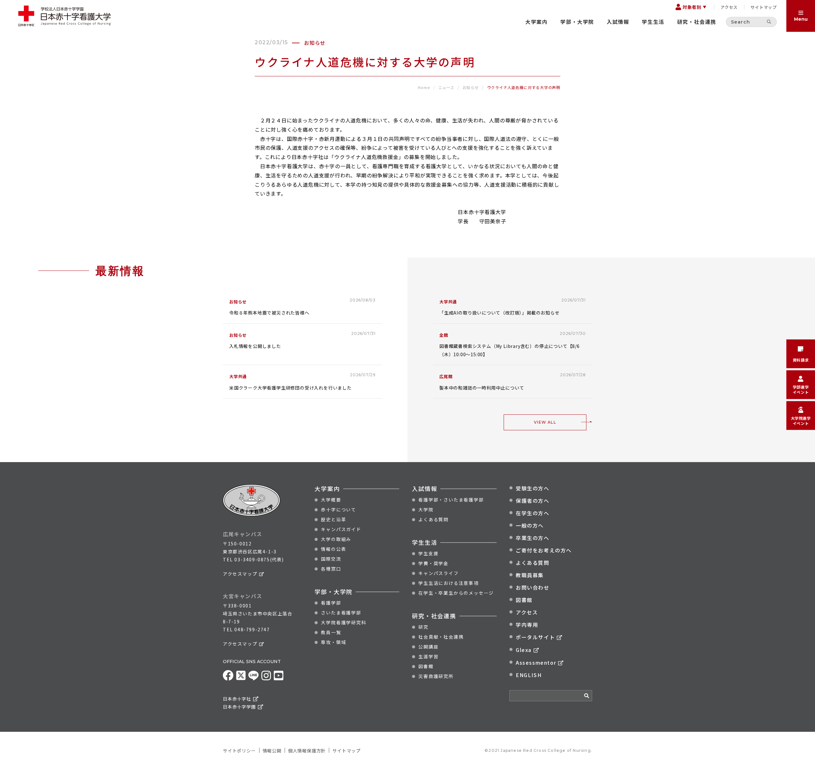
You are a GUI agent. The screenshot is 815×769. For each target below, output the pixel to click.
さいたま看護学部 (341, 612)
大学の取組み (336, 539)
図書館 (425, 666)
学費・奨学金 (433, 563)
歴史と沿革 (333, 519)
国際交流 (331, 559)
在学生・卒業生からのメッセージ (456, 593)
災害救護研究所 (436, 676)
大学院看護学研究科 (343, 622)
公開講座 (428, 646)
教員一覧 (331, 632)
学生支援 (428, 553)
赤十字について (338, 509)
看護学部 (331, 602)
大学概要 (331, 499)
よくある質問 (433, 519)
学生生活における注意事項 (448, 583)
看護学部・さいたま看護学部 (451, 499)
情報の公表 (333, 549)
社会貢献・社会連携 (441, 637)
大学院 (425, 509)
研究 (423, 627)
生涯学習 (428, 656)
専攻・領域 (333, 642)
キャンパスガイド (341, 529)
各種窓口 (331, 568)
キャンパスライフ (438, 573)
